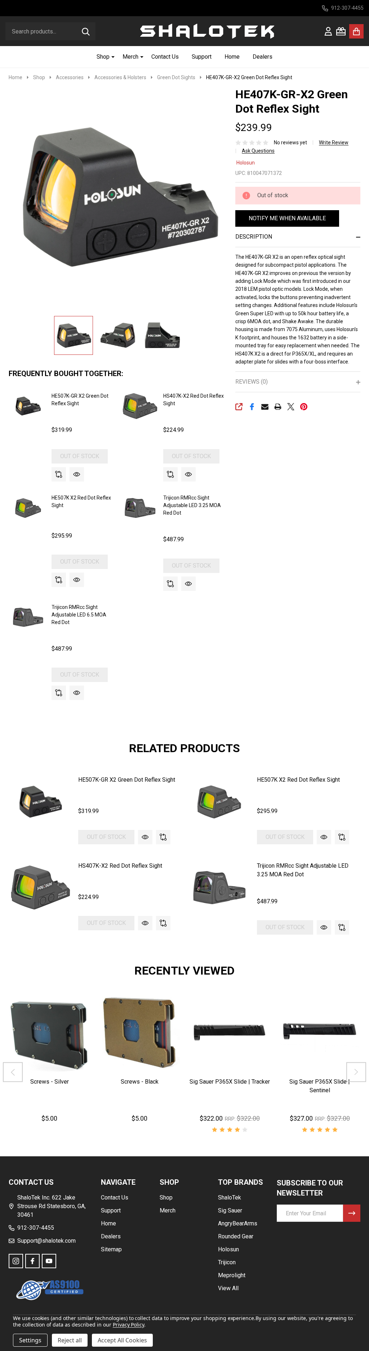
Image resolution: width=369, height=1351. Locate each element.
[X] (290, 406)
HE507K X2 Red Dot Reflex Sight (298, 779)
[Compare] (59, 474)
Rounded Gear (235, 1236)
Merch (130, 56)
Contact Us (165, 56)
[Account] (328, 31)
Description (253, 236)
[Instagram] (15, 1261)
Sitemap (111, 1249)
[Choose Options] (219, 1080)
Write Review (333, 142)
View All (228, 1288)
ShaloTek (229, 1197)
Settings (30, 1340)
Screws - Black (140, 1081)
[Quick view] (77, 474)
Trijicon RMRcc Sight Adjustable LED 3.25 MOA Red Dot (192, 505)
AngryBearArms (237, 1223)
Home (232, 56)
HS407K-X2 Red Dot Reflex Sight (120, 865)
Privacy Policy (128, 1324)
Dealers (262, 56)
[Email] (264, 406)
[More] (110, 57)
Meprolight (231, 1275)
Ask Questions (258, 150)
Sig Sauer (230, 1210)
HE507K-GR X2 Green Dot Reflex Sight (126, 779)
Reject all (70, 1340)
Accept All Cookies (122, 1340)
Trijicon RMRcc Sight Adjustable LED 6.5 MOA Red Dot (79, 614)
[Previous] (13, 1072)
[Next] (356, 1072)
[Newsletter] (351, 1213)
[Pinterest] (303, 406)
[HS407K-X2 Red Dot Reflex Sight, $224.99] (40, 887)
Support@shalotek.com (46, 1240)
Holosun (245, 163)
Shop (103, 56)
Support (202, 56)
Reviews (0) (251, 381)
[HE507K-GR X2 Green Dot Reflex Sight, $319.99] (40, 801)
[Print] (277, 406)
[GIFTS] (341, 31)
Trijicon (227, 1262)
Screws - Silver (49, 1081)
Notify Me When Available (287, 218)
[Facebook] (251, 406)
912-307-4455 (35, 1227)
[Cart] (356, 31)
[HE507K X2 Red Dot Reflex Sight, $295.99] (219, 801)
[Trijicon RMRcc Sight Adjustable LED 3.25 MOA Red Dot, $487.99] (219, 887)
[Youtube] (49, 1261)
